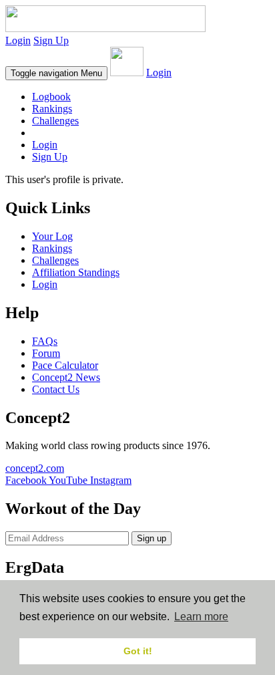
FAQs (44, 341)
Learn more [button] (201, 616)
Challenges (55, 120)
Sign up (151, 538)
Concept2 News (66, 377)
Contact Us (55, 389)
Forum (46, 353)
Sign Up (51, 40)
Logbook (51, 96)
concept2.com (34, 468)
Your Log (52, 236)
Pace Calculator (65, 365)
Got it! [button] (137, 651)
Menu (56, 73)
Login (18, 40)
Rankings (52, 108)
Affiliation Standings (75, 272)
